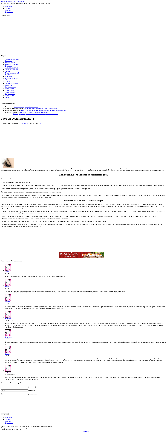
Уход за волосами (10, 87)
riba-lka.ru (86, 431)
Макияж (7, 71)
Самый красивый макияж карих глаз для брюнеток (40, 108)
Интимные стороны (11, 64)
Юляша (7, 354)
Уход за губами (9, 88)
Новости (7, 75)
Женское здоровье (10, 62)
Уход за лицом (9, 90)
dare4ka (7, 271)
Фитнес (7, 97)
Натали (7, 286)
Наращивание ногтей (12, 73)
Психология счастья (11, 78)
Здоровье (8, 10)
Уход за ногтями (10, 94)
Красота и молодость (11, 68)
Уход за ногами (10, 92)
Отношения (8, 6)
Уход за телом (9, 95)
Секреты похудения (11, 83)
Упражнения (9, 12)
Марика (7, 302)
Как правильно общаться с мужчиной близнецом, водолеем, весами (43, 110)
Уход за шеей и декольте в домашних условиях (33, 112)
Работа (7, 80)
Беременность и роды (12, 59)
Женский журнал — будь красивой (12, 1)
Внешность (8, 61)
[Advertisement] (12, 35)
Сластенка (8, 337)
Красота (7, 8)
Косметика (8, 66)
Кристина (8, 372)
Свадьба (7, 81)
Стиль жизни (9, 85)
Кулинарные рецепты (12, 69)
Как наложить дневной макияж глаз (26, 107)
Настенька (8, 318)
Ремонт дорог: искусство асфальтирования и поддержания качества (35, 114)
